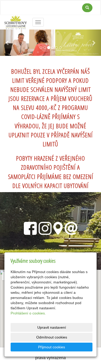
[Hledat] (87, 7)
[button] (7, 42)
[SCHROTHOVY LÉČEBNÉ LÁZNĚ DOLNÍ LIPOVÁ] (15, 22)
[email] (70, 227)
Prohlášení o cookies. (28, 313)
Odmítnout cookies (51, 337)
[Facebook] (30, 227)
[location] (58, 227)
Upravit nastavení (51, 327)
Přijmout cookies (51, 347)
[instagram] (45, 227)
